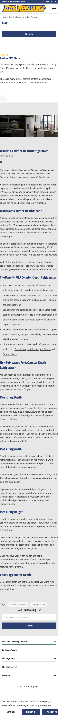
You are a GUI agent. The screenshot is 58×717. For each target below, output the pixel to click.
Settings (10, 712)
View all (4, 54)
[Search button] (47, 8)
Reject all (31, 712)
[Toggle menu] (54, 8)
